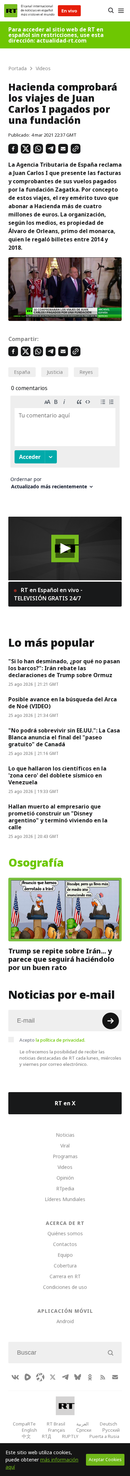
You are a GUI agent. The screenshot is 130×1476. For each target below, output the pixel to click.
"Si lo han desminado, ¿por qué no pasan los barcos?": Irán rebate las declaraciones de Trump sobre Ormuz (64, 668)
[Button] (111, 11)
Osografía (36, 862)
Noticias (65, 1134)
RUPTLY (70, 1436)
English (29, 1430)
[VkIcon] (15, 1377)
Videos (65, 1167)
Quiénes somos (65, 1233)
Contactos (65, 1244)
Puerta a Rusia (104, 1436)
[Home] (10, 10)
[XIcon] (52, 1377)
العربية (82, 1423)
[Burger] (121, 11)
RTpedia (65, 1188)
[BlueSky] (77, 1377)
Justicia (55, 372)
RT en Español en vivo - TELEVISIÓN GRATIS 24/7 (48, 594)
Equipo (65, 1254)
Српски (83, 1430)
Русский (111, 1430)
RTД (46, 1436)
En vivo (69, 10)
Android (65, 1321)
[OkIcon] (90, 1377)
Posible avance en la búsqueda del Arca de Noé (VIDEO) (62, 702)
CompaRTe (24, 1423)
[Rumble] (27, 1377)
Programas (65, 1156)
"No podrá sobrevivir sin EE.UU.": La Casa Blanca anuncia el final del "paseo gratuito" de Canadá (64, 737)
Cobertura (65, 1265)
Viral (65, 1145)
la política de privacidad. (60, 1039)
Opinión (65, 1177)
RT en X (65, 1103)
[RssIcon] (102, 1377)
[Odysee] (40, 1377)
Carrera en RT (65, 1276)
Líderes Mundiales (65, 1199)
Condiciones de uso (65, 1287)
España (22, 372)
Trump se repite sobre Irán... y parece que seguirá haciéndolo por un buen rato (61, 959)
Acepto (52, 1040)
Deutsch (108, 1423)
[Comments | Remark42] (65, 445)
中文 (26, 1436)
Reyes (86, 372)
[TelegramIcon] (65, 1377)
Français (56, 1430)
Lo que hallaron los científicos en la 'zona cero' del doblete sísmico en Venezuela (57, 775)
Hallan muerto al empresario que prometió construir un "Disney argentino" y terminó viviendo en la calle (57, 816)
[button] (65, 548)
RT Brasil (56, 1423)
